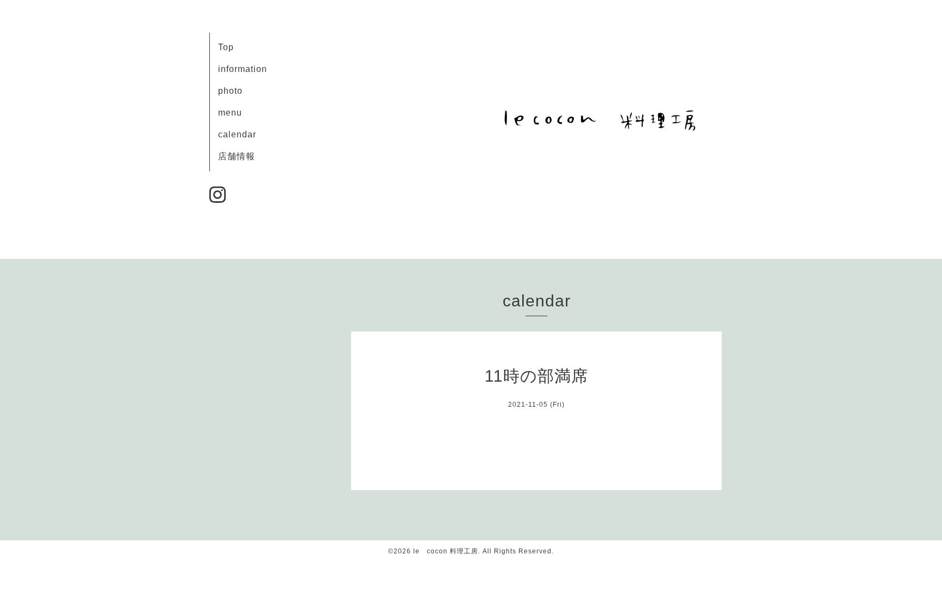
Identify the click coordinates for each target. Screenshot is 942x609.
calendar (237, 134)
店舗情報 (236, 156)
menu (230, 112)
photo (230, 90)
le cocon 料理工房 (445, 551)
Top (226, 47)
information (242, 69)
